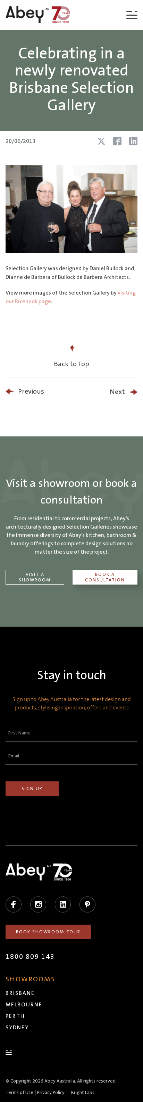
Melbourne (24, 1005)
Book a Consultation (105, 577)
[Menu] (131, 14)
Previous (31, 391)
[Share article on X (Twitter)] (101, 141)
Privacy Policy (51, 1092)
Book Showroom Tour (48, 932)
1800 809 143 (30, 956)
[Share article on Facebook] (117, 141)
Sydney (17, 1027)
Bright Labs (82, 1092)
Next (117, 392)
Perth (15, 1016)
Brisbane (20, 993)
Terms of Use (19, 1092)
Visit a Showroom (35, 577)
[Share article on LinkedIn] (133, 141)
